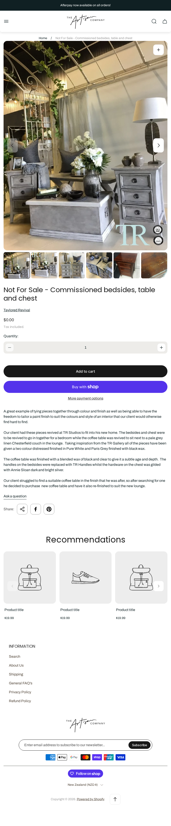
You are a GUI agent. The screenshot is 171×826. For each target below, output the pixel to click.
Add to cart (85, 371)
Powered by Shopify (90, 799)
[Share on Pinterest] (49, 509)
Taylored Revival (17, 310)
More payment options (85, 398)
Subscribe (139, 745)
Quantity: (11, 336)
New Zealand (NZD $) (83, 784)
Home (43, 38)
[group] (17, 265)
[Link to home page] (85, 725)
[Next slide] (158, 145)
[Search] (154, 21)
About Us (16, 665)
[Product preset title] (30, 577)
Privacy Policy (20, 692)
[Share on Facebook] (35, 509)
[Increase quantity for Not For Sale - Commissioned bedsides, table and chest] (161, 347)
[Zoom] (158, 49)
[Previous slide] (12, 145)
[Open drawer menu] (6, 21)
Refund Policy (20, 701)
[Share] (22, 509)
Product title (14, 610)
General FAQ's (20, 683)
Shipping (16, 674)
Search (14, 656)
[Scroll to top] (115, 799)
